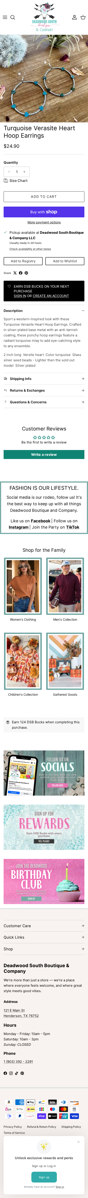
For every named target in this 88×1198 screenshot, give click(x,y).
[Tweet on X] (15, 273)
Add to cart (44, 196)
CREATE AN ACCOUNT (51, 296)
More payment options (44, 222)
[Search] (15, 17)
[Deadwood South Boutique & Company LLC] (44, 17)
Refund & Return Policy (41, 1126)
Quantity (11, 162)
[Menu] (5, 17)
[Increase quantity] (26, 172)
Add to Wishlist (65, 261)
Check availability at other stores (30, 249)
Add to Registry (23, 261)
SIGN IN (20, 296)
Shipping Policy (71, 1126)
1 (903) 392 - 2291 (18, 1061)
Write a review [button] (44, 454)
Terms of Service (14, 1132)
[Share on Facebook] (20, 273)
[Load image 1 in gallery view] (44, 78)
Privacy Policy (13, 1126)
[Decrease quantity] (8, 172)
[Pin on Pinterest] (26, 273)
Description (13, 311)
